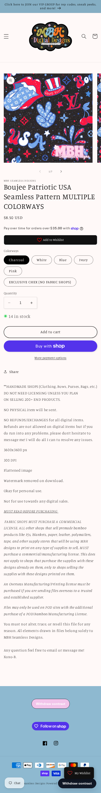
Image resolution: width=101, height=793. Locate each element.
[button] (6, 36)
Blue (63, 260)
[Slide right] (61, 171)
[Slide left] (40, 171)
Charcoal (16, 260)
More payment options (50, 358)
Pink (13, 271)
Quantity (10, 293)
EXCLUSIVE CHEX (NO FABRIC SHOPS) (40, 282)
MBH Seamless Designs (31, 783)
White (42, 260)
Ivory (83, 260)
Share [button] (14, 372)
